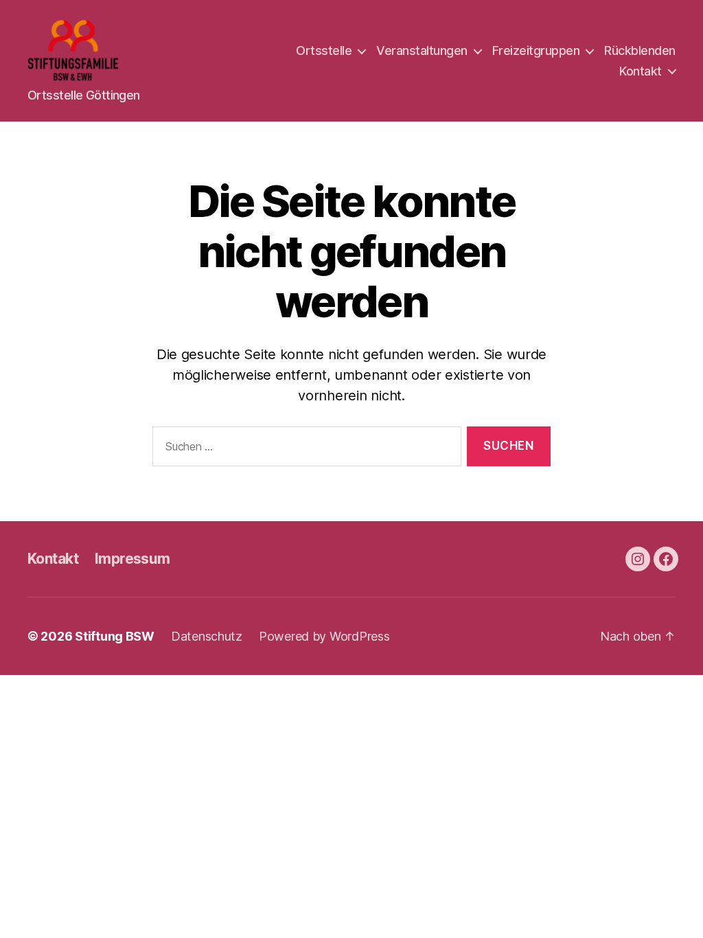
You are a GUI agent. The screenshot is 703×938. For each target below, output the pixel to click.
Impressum (132, 558)
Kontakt (640, 71)
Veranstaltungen (422, 50)
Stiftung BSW (114, 636)
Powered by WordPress (324, 636)
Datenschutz (206, 636)
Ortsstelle (324, 50)
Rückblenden (640, 50)
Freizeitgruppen (536, 50)
